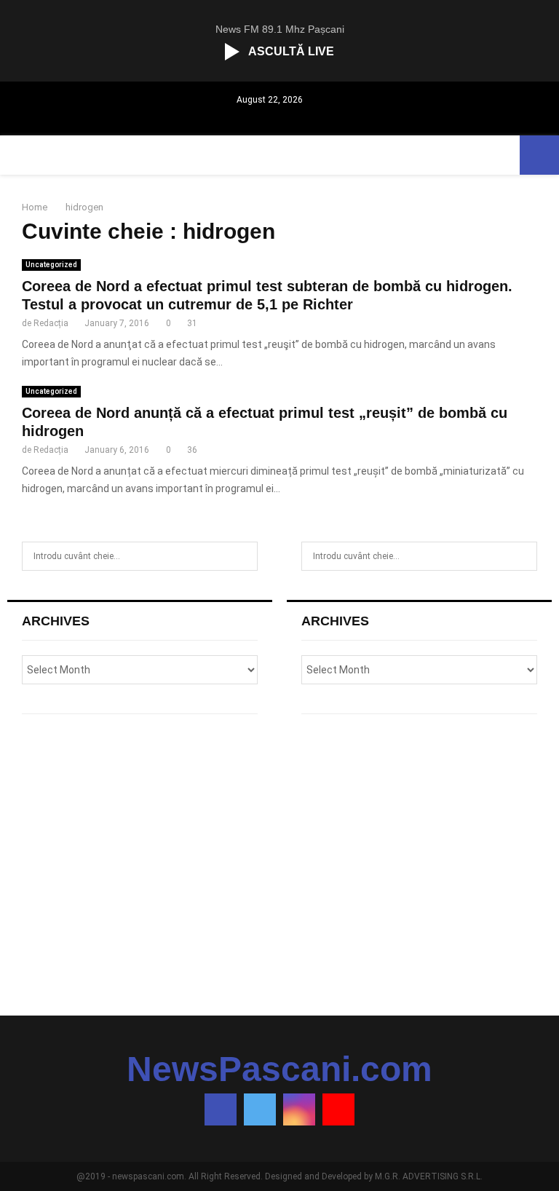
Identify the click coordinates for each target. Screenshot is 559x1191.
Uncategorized (51, 265)
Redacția (50, 323)
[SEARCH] (243, 556)
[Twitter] (260, 1109)
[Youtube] (338, 1109)
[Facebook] (221, 1109)
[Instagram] (299, 1109)
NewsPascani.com (279, 1069)
